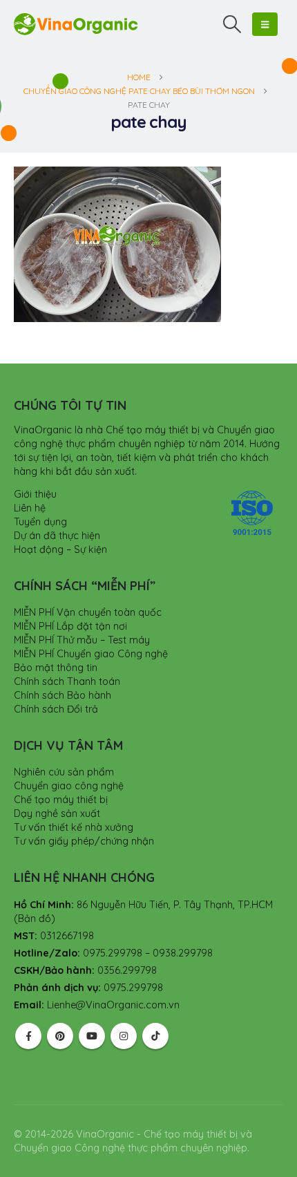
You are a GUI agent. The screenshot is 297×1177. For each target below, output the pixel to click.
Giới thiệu (35, 494)
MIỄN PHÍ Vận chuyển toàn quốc (88, 612)
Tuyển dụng (40, 522)
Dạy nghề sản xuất (57, 813)
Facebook (28, 1036)
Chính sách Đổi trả (56, 709)
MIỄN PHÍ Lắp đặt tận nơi (70, 626)
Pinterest (60, 1036)
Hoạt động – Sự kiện (60, 549)
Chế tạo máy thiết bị (61, 799)
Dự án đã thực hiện (57, 535)
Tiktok (155, 1036)
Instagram (124, 1036)
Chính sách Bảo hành (62, 695)
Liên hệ (30, 508)
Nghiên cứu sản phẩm (64, 772)
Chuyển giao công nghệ (69, 786)
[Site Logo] (76, 24)
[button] (232, 24)
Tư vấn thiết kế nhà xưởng (73, 827)
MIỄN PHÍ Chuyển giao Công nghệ (91, 654)
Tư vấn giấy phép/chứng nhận (84, 841)
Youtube (92, 1036)
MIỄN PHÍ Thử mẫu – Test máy (82, 640)
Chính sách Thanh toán (67, 681)
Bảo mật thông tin (55, 667)
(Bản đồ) (34, 918)
